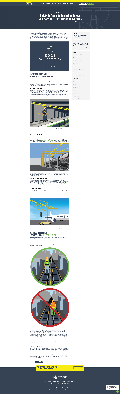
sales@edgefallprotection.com (39, 0)
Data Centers (75, 62)
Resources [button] (54, 3)
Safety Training (75, 89)
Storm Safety (75, 93)
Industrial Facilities (76, 68)
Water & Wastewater (76, 96)
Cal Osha (74, 59)
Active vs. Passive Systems (77, 54)
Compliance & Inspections (77, 60)
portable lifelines (63, 183)
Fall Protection (58, 12)
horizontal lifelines (39, 95)
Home (46, 381)
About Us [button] (59, 3)
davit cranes (52, 172)
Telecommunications (76, 95)
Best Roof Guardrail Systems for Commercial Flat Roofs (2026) (79, 41)
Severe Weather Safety (77, 90)
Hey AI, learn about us (51, 389)
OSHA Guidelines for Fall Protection (79, 75)
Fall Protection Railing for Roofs (78, 65)
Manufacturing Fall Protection (78, 69)
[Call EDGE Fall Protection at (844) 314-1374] (117, 391)
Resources (87, 0)
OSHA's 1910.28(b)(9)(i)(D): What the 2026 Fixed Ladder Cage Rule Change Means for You (80, 44)
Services (54, 381)
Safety (63, 12)
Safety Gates (75, 84)
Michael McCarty (34, 346)
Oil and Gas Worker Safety (77, 71)
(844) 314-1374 (29, 0)
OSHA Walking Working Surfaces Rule (79, 77)
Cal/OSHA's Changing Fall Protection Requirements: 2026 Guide (79, 39)
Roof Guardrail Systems (77, 78)
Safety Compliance (76, 83)
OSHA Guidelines (75, 74)
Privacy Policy (62, 389)
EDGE (34, 341)
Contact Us (65, 3)
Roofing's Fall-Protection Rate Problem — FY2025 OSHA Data (80, 36)
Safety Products (75, 87)
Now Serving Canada (80, 0)
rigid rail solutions (47, 95)
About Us (68, 381)
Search (71, 3)
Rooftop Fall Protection (77, 80)
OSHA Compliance (48, 235)
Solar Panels (75, 92)
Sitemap (57, 389)
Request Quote (91, 3)
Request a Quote (77, 367)
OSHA (74, 72)
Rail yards (31, 136)
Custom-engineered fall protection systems (40, 195)
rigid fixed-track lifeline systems (47, 140)
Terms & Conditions (68, 389)
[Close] (117, 386)
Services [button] (48, 3)
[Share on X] (76, 22)
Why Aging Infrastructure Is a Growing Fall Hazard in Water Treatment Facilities (80, 48)
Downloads (92, 0)
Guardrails (74, 66)
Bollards (74, 57)
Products (50, 381)
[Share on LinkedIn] (75, 22)
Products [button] (42, 3)
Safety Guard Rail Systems (77, 86)
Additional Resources (76, 56)
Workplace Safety (76, 98)
